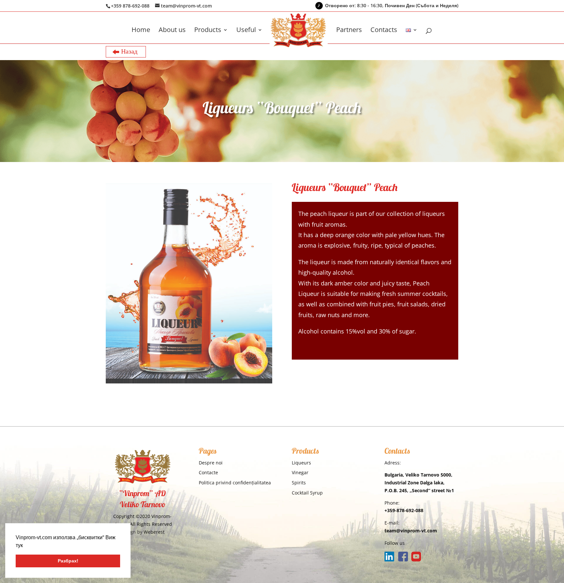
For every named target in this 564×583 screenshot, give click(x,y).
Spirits (299, 482)
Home (141, 30)
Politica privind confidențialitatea (235, 482)
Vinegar (300, 472)
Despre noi (211, 463)
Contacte (208, 472)
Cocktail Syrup (307, 493)
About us (172, 30)
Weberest (154, 532)
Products (207, 30)
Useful (246, 30)
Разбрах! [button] (68, 560)
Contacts (383, 30)
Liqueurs (301, 463)
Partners (349, 30)
